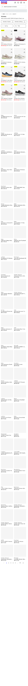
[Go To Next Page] (23, 563)
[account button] (15, 2)
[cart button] (21, 2)
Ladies (10, 13)
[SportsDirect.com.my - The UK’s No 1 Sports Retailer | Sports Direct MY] (4, 2)
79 (20, 563)
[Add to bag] (11, 34)
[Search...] (2, 6)
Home (7, 13)
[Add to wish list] (11, 31)
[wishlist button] (18, 2)
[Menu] (24, 2)
